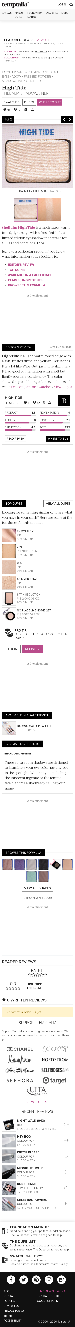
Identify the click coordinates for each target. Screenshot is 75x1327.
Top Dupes (16, 270)
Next (70, 119)
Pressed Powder (37, 77)
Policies (9, 1301)
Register (32, 649)
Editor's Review (21, 265)
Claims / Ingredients (25, 280)
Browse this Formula (26, 285)
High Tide (14, 87)
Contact (10, 1296)
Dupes (29, 102)
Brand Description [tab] (17, 753)
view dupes (63, 386)
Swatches (52, 12)
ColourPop (11, 57)
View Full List (37, 1102)
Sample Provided (60, 346)
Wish (20, 563)
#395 (20, 547)
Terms (8, 1316)
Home (6, 72)
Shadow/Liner (13, 81)
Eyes (52, 72)
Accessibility (13, 1320)
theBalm (10, 93)
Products (22, 72)
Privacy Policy (14, 1310)
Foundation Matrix (35, 14)
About (8, 1291)
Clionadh (10, 51)
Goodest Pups (47, 1301)
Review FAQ (11, 1306)
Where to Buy (50, 102)
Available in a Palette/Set (30, 275)
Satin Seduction (29, 594)
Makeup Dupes (19, 14)
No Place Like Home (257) (34, 610)
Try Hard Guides (49, 1296)
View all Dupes (58, 504)
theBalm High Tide (18, 227)
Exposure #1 (26, 531)
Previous (64, 119)
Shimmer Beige (27, 579)
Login (62, 4)
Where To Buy (58, 438)
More (64, 12)
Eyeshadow (11, 77)
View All (43, 40)
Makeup (39, 72)
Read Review (15, 438)
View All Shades (37, 888)
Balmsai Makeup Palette (34, 726)
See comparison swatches (31, 386)
